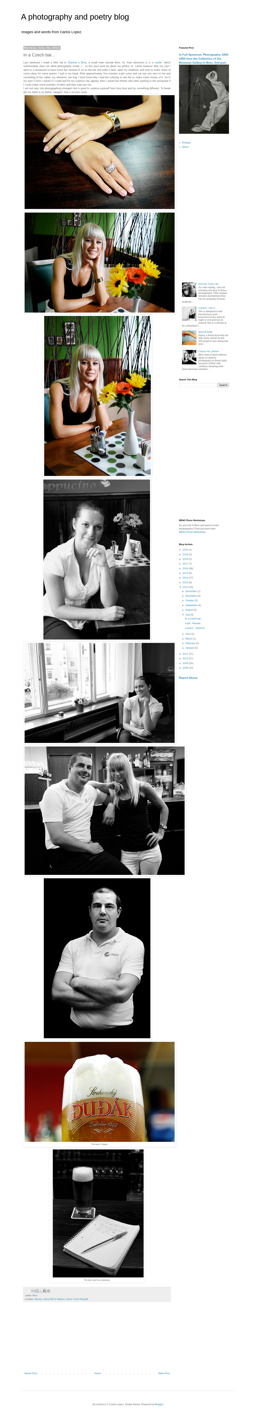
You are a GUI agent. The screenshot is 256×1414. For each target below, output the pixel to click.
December (191, 591)
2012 (186, 587)
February (190, 643)
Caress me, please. (208, 351)
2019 (186, 554)
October (190, 600)
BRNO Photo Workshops (192, 532)
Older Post (164, 1373)
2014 (186, 577)
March (189, 638)
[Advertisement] (97, 1339)
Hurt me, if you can (208, 284)
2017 (186, 563)
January (190, 648)
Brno (35, 1295)
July (187, 614)
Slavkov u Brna (77, 62)
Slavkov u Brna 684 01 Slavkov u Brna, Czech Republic (61, 1299)
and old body (205, 332)
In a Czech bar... (193, 618)
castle (159, 62)
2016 (186, 568)
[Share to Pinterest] (48, 1291)
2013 (186, 582)
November (191, 596)
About (185, 147)
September (191, 605)
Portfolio (186, 142)
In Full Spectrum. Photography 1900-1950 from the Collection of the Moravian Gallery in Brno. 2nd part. (204, 58)
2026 (186, 549)
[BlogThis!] (37, 1291)
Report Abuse (188, 677)
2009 (186, 663)
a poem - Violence (195, 628)
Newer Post (30, 1373)
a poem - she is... (207, 308)
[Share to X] (41, 1291)
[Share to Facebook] (45, 1291)
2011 (186, 654)
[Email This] (33, 1291)
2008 (186, 668)
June (188, 634)
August (189, 610)
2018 (186, 559)
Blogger (159, 1404)
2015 (186, 573)
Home (97, 1373)
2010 (186, 658)
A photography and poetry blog (75, 16)
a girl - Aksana (192, 623)
